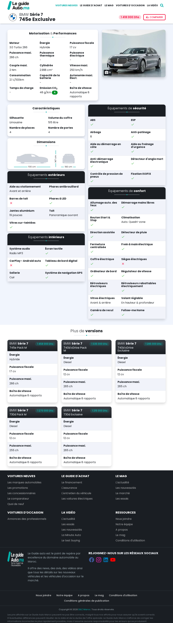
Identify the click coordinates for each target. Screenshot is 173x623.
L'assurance (69, 488)
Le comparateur (18, 499)
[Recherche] (162, 5)
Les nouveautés (126, 488)
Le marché (123, 493)
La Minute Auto (71, 535)
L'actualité (122, 482)
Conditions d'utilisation (130, 540)
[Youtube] (113, 560)
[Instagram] (99, 560)
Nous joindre (124, 519)
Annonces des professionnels (26, 519)
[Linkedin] (106, 560)
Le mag (109, 5)
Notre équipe (124, 524)
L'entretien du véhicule (76, 493)
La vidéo (152, 5)
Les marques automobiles (24, 482)
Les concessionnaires (21, 493)
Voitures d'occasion (130, 5)
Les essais (122, 499)
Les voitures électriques (77, 499)
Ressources (126, 512)
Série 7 (36, 14)
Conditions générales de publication (86, 600)
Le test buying (70, 540)
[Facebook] (92, 560)
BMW (24, 14)
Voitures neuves (66, 5)
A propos (122, 530)
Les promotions (17, 488)
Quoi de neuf (15, 504)
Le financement (71, 482)
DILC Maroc (84, 609)
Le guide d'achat (91, 5)
